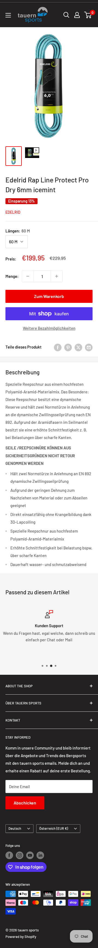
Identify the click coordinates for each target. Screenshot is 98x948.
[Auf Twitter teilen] (78, 347)
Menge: (12, 276)
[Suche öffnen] (66, 15)
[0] (88, 15)
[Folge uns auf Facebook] (9, 855)
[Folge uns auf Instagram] (19, 855)
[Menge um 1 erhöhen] (56, 276)
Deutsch (14, 828)
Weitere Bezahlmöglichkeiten (49, 328)
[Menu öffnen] (8, 15)
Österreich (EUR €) (53, 828)
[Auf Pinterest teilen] (68, 347)
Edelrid (12, 212)
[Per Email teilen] (89, 347)
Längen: (17, 230)
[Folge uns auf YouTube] (30, 855)
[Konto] (77, 15)
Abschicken (25, 802)
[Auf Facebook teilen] (58, 347)
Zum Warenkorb (49, 296)
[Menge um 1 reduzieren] (27, 276)
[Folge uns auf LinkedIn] (40, 855)
